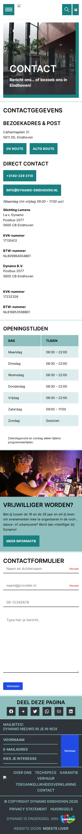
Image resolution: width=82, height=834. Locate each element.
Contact (46, 790)
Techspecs (46, 772)
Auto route (43, 149)
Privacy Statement (28, 809)
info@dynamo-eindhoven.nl (32, 190)
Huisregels (61, 809)
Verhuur (46, 778)
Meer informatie (21, 541)
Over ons (22, 772)
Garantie (69, 772)
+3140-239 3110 (19, 176)
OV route (14, 149)
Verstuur (69, 750)
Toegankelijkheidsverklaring (46, 784)
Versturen (13, 686)
